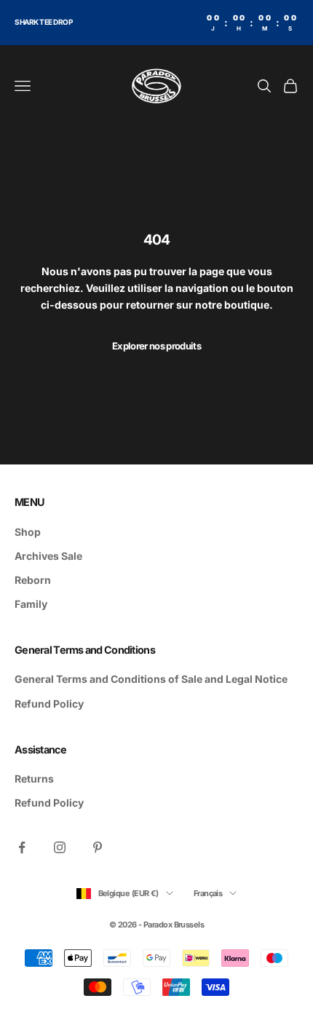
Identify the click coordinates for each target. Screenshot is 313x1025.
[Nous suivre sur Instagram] (59, 847)
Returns (34, 778)
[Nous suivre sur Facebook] (22, 847)
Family (31, 604)
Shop (28, 532)
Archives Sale (48, 556)
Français (208, 893)
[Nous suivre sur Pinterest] (97, 847)
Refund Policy (49, 703)
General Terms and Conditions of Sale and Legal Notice (151, 679)
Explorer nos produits (156, 346)
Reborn (33, 580)
